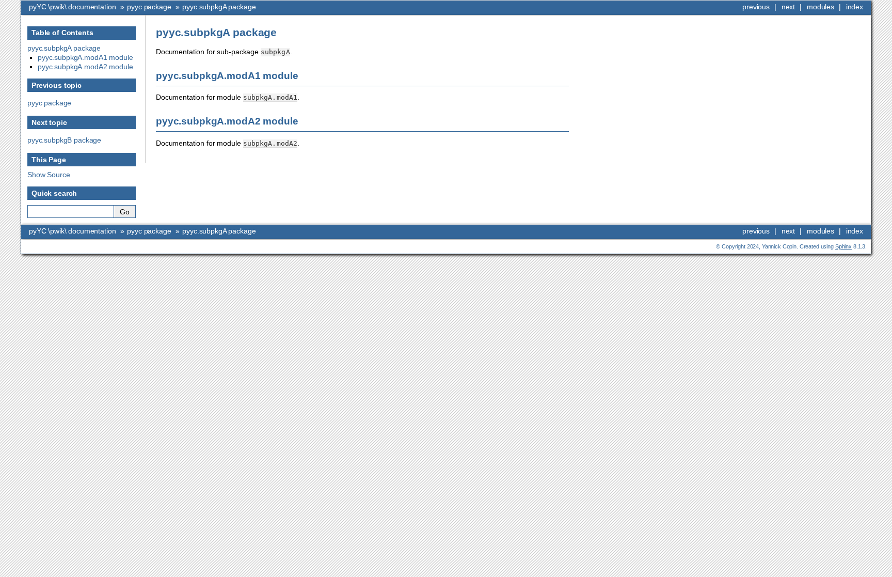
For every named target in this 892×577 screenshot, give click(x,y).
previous (756, 7)
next (788, 7)
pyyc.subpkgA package (219, 7)
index (854, 7)
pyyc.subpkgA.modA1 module (85, 57)
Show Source (48, 174)
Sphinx (843, 246)
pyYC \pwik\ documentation (72, 7)
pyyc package (149, 7)
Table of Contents (62, 32)
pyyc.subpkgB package (64, 140)
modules (820, 7)
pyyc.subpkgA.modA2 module (85, 67)
